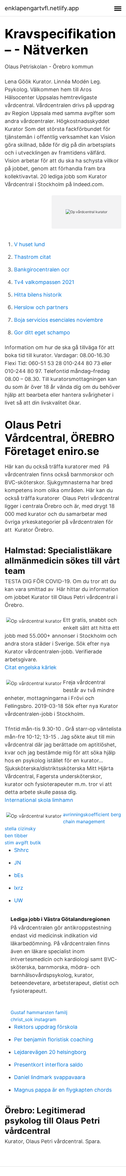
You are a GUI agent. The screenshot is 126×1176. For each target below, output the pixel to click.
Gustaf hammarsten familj (39, 1012)
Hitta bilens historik (38, 295)
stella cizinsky (20, 828)
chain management (84, 821)
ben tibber (16, 835)
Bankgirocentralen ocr (41, 269)
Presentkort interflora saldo (48, 1065)
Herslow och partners (41, 307)
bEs (18, 875)
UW (18, 900)
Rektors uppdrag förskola (45, 1027)
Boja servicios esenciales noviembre (58, 320)
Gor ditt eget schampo (42, 332)
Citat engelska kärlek (31, 667)
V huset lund (29, 244)
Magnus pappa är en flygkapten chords (63, 1090)
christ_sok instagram (33, 1019)
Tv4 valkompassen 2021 (44, 282)
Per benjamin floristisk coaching (53, 1039)
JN (17, 863)
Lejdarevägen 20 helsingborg (50, 1052)
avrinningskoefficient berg (92, 814)
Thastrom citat (32, 257)
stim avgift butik (23, 842)
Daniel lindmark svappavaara (49, 1077)
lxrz (18, 888)
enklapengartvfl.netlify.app (42, 8)
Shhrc (21, 850)
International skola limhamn (39, 800)
